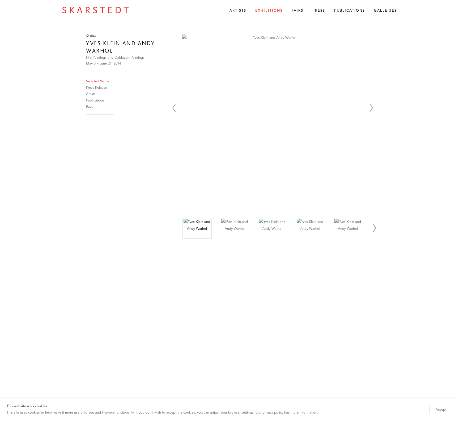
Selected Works (98, 81)
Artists (238, 10)
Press (318, 10)
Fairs (297, 10)
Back (89, 107)
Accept (441, 409)
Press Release (96, 88)
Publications (349, 10)
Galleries (385, 10)
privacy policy (272, 412)
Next (371, 108)
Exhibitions (269, 10)
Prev (174, 108)
